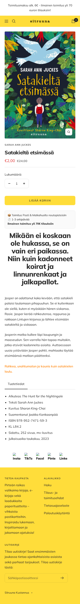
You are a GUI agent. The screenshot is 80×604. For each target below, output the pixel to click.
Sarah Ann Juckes (18, 144)
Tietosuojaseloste (56, 505)
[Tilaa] (62, 578)
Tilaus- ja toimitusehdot (54, 495)
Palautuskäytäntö (57, 513)
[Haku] (14, 21)
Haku (47, 485)
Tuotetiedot (16, 384)
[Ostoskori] (73, 21)
